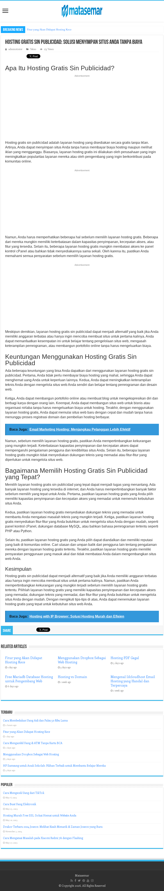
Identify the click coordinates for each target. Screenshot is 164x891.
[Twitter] (79, 880)
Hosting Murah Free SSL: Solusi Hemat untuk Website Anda (39, 815)
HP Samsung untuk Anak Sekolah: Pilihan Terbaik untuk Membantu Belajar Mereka (54, 765)
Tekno (33, 49)
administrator (15, 49)
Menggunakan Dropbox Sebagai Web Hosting (31, 754)
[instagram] (92, 880)
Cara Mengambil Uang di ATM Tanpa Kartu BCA (32, 743)
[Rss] (71, 880)
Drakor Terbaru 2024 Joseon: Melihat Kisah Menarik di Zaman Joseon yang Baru (52, 826)
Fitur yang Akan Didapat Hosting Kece (49, 29)
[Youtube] (88, 880)
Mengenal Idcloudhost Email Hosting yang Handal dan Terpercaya (133, 681)
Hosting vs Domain (72, 677)
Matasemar (82, 875)
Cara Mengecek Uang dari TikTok (23, 793)
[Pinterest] (83, 880)
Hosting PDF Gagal (125, 658)
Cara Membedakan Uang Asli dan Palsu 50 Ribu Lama (35, 720)
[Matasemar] (82, 10)
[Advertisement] (82, 109)
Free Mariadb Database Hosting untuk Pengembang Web (29, 679)
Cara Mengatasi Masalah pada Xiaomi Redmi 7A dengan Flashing (43, 838)
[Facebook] (75, 880)
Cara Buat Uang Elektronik (19, 804)
